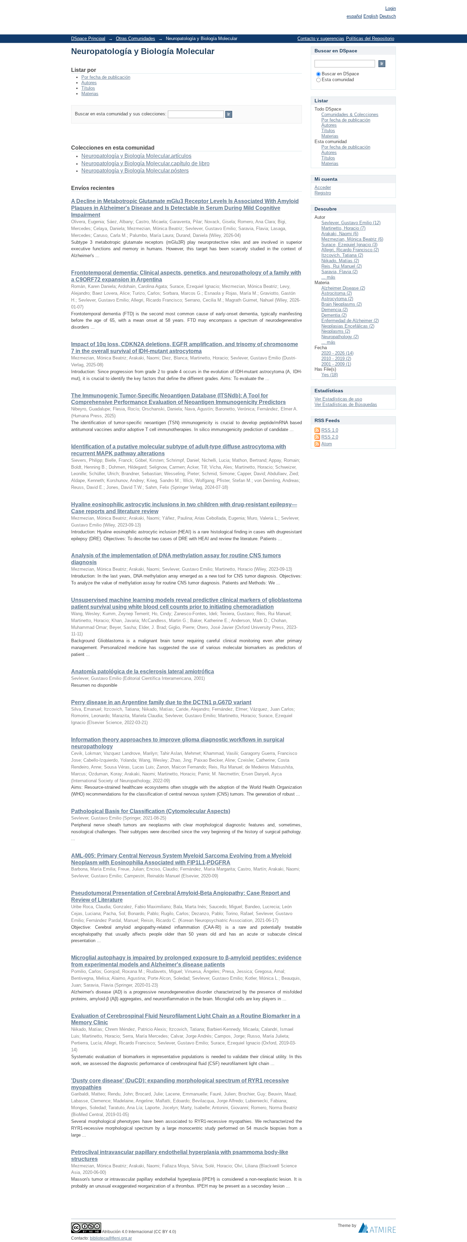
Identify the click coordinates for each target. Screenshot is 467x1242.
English (370, 16)
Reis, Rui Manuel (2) (341, 266)
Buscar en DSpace (340, 73)
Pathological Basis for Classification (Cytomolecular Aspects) (150, 811)
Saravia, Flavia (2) (339, 271)
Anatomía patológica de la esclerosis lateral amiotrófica (142, 671)
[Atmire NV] (377, 1229)
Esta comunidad (338, 79)
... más (328, 277)
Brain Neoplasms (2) (341, 304)
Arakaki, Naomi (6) (339, 233)
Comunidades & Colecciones (349, 114)
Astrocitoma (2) (336, 293)
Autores (89, 82)
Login (390, 8)
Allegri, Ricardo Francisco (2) (350, 249)
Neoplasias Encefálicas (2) (347, 326)
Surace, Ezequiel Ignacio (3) (349, 244)
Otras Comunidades (135, 38)
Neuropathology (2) (340, 336)
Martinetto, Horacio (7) (343, 228)
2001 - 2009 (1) (336, 364)
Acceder (323, 187)
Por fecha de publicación (105, 77)
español (354, 16)
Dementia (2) (334, 315)
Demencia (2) (334, 309)
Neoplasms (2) (335, 331)
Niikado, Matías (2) (340, 260)
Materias (89, 93)
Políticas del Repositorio (370, 38)
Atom (326, 443)
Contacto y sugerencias (320, 38)
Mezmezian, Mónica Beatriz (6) (352, 239)
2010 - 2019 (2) (336, 358)
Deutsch (387, 16)
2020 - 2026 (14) (337, 353)
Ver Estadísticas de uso (338, 399)
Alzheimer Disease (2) (343, 288)
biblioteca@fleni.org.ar (111, 1238)
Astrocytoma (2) (337, 298)
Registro (323, 192)
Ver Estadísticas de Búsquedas (346, 404)
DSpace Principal (88, 38)
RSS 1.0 (329, 430)
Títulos (88, 88)
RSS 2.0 (329, 437)
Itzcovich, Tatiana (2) (342, 255)
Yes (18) (329, 374)
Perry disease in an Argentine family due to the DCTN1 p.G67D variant (161, 702)
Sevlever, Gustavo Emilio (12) (351, 222)
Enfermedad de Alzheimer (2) (350, 320)
